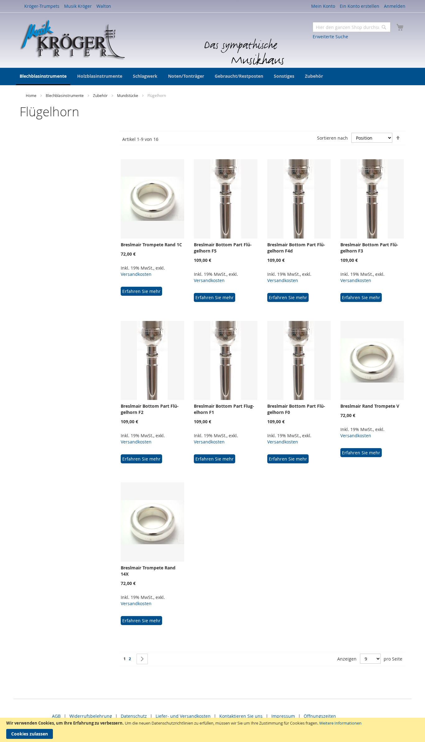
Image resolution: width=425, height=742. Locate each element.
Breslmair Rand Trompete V (369, 406)
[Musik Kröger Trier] (72, 40)
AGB (56, 716)
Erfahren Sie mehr (141, 291)
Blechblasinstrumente (65, 95)
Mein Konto (323, 6)
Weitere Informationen (340, 723)
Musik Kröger (78, 6)
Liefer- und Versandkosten (183, 716)
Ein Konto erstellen (359, 6)
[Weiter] (142, 659)
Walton (103, 6)
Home (31, 95)
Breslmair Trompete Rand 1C (151, 245)
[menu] (212, 76)
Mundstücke (128, 95)
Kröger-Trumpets (41, 6)
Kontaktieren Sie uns (241, 716)
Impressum (283, 716)
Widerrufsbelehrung (90, 716)
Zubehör (101, 95)
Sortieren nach (332, 138)
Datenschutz (134, 716)
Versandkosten (136, 274)
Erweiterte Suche (330, 36)
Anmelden (394, 6)
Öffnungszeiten (320, 716)
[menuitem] (43, 76)
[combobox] (351, 27)
